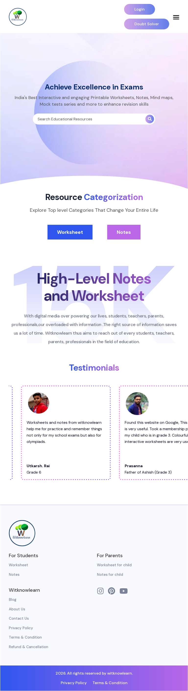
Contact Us (19, 618)
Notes (124, 232)
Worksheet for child (114, 565)
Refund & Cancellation (28, 646)
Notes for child (110, 574)
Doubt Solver (146, 23)
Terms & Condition (25, 637)
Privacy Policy (21, 628)
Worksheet (70, 232)
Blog (12, 599)
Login (139, 9)
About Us (17, 609)
